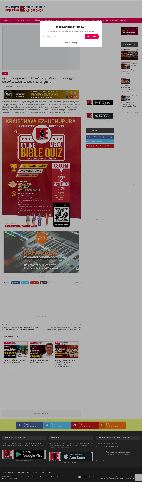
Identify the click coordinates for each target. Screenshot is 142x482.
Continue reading (71, 43)
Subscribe (91, 36)
